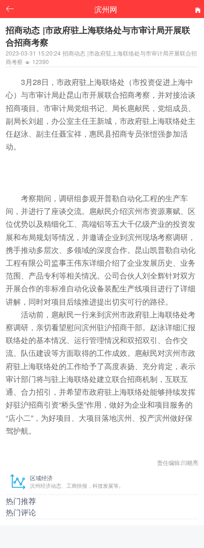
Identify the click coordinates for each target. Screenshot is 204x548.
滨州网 (105, 9)
